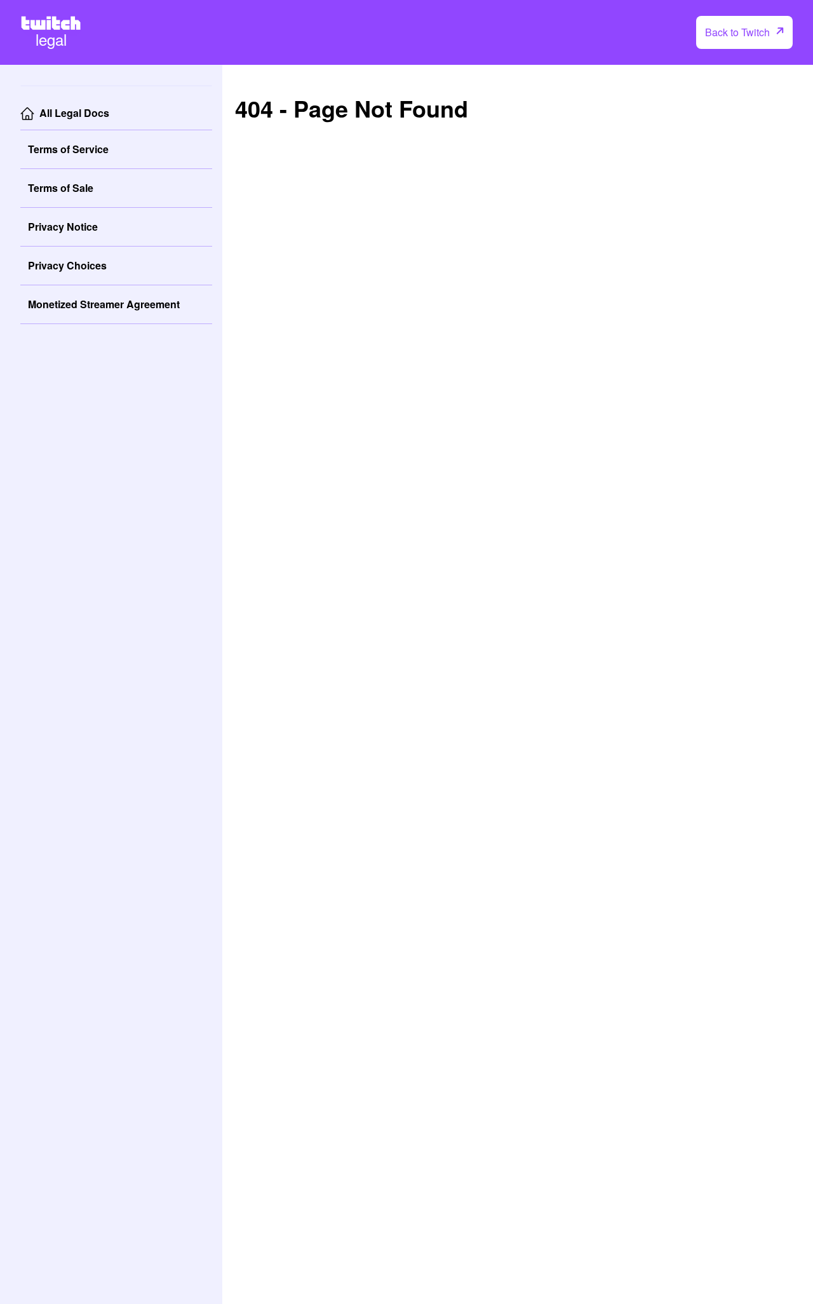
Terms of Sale (60, 187)
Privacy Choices (67, 265)
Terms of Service (68, 149)
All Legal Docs (74, 112)
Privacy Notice (63, 226)
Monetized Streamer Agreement (104, 304)
